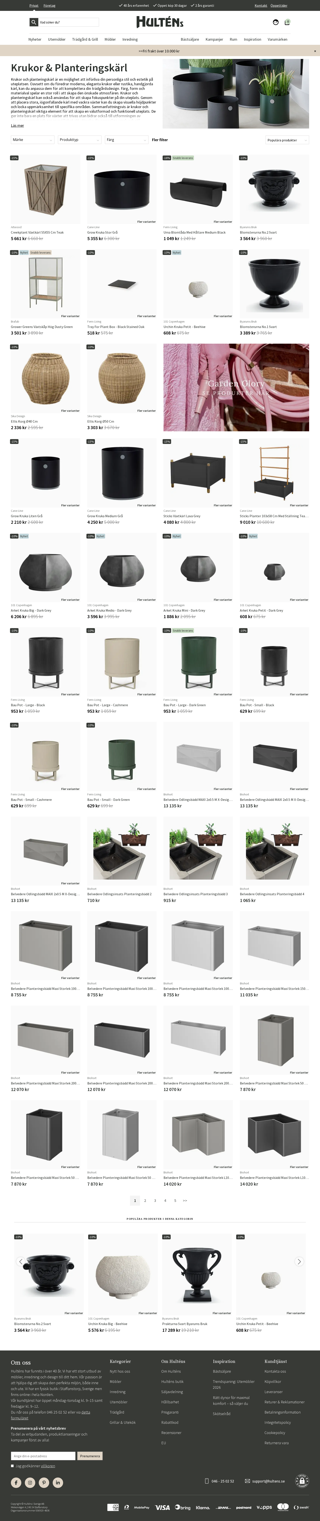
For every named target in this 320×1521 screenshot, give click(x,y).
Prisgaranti (170, 1412)
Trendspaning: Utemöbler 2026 (233, 1384)
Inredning (117, 1391)
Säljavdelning (172, 1391)
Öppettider (279, 5)
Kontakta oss (275, 1371)
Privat (34, 5)
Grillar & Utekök (123, 1422)
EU (163, 1442)
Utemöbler (118, 1401)
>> (185, 1200)
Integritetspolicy (277, 1422)
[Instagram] (30, 1482)
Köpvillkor (272, 1381)
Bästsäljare (222, 1371)
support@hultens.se (268, 1481)
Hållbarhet (170, 1401)
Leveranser (273, 1391)
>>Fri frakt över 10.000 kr (159, 51)
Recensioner (171, 1432)
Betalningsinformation (282, 1412)
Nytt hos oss (120, 1371)
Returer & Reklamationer (284, 1401)
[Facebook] (16, 1482)
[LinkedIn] (58, 1482)
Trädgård (117, 1412)
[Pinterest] (44, 1482)
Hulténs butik (172, 1381)
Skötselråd (222, 1413)
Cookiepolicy (274, 1432)
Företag (50, 5)
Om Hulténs (171, 1371)
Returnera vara (276, 1442)
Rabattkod (170, 1422)
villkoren (48, 1465)
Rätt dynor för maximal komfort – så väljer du (231, 1400)
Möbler (115, 1381)
